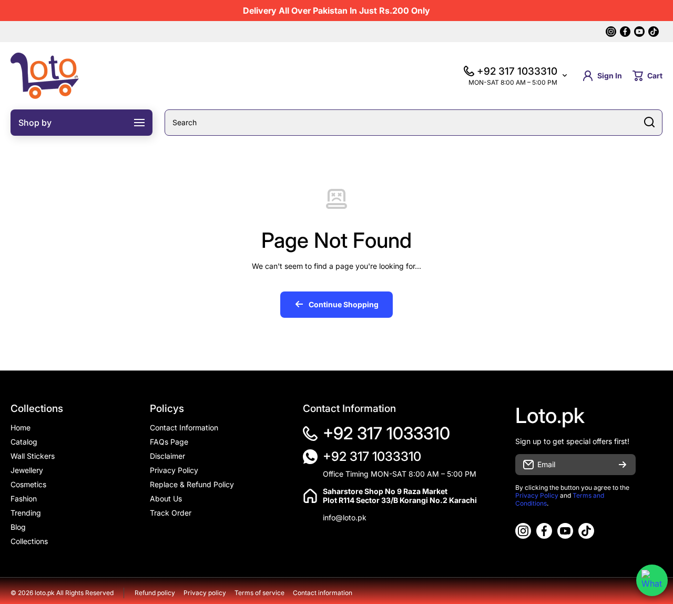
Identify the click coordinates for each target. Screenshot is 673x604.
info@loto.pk (344, 517)
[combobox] (413, 122)
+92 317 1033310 (386, 433)
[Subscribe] (622, 464)
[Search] (649, 122)
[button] (647, 76)
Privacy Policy (536, 495)
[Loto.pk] (45, 76)
